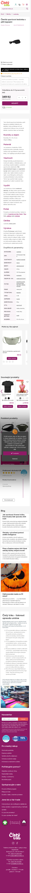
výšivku (9, 216)
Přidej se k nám (6, 792)
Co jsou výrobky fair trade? (10, 815)
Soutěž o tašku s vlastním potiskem (12, 794)
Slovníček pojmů (6, 779)
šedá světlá (20, 398)
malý (18, 315)
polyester (19, 275)
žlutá (23, 398)
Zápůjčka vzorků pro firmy (9, 771)
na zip (18, 299)
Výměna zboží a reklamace (9, 756)
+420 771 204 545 (16, 853)
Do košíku (15, 103)
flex (25, 214)
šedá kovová (6, 398)
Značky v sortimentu (8, 776)
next (27, 391)
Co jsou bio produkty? (8, 812)
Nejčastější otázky (7, 774)
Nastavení (14, 458)
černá (18, 262)
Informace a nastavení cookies (11, 761)
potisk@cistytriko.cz (17, 863)
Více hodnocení (8, 500)
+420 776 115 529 (16, 861)
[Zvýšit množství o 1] (26, 98)
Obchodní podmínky (7, 750)
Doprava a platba (6, 753)
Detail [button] (12, 358)
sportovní (19, 305)
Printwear (7, 25)
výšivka (23, 284)
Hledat (27, 8)
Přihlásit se (23, 719)
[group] (12, 347)
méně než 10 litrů (21, 278)
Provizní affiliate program (9, 789)
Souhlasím (16, 453)
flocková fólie (20, 283)
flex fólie (19, 284)
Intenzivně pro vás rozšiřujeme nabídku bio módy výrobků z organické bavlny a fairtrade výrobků (14, 806)
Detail (8, 406)
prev (1, 391)
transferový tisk (13, 214)
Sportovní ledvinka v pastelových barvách (11, 352)
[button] (12, 356)
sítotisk (17, 216)
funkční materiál (21, 259)
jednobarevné (20, 266)
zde (15, 449)
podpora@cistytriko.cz (17, 855)
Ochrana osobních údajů (9, 759)
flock (20, 214)
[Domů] (2, 14)
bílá (3, 398)
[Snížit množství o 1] (19, 98)
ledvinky (19, 292)
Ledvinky (19, 252)
